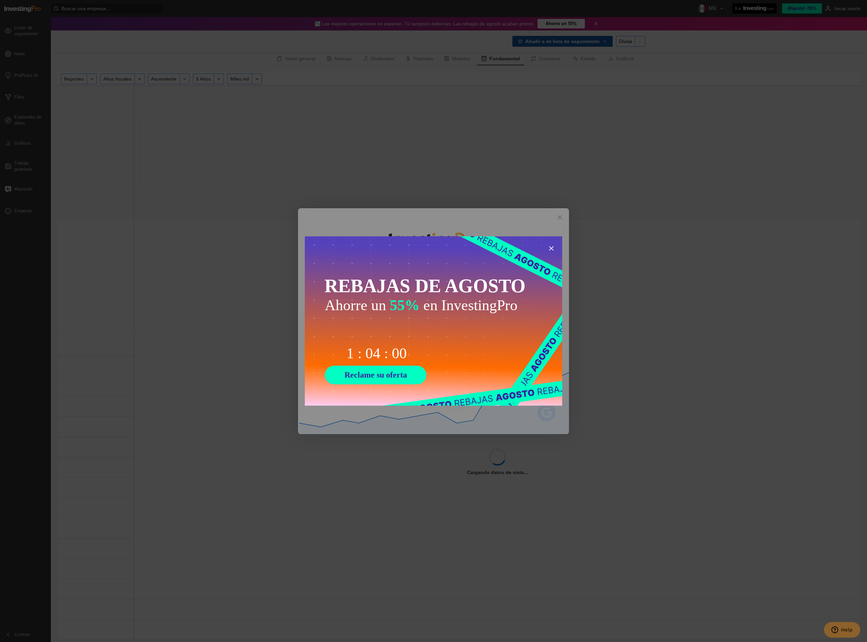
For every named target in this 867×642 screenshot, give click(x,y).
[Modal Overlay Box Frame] (433, 321)
